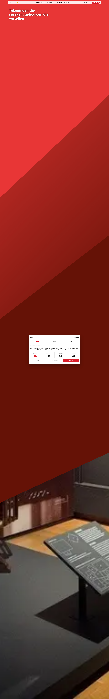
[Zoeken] (89, 2)
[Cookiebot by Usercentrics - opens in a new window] (74, 337)
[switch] (48, 356)
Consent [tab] (37, 341)
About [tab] (71, 341)
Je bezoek (96, 2)
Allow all (71, 360)
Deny (38, 360)
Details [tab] (54, 341)
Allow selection (54, 360)
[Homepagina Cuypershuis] (14, 2)
